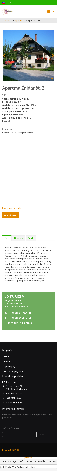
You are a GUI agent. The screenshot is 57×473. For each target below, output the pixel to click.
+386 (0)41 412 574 (14, 398)
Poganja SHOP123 (10, 449)
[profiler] (28, 457)
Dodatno (18, 238)
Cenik (30, 238)
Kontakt (7, 361)
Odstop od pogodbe (13, 371)
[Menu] (48, 11)
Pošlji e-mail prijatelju (12, 208)
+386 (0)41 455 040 (20, 318)
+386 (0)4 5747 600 (20, 313)
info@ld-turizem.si (20, 323)
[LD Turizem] (7, 11)
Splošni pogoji (10, 366)
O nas (7, 356)
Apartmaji (19, 20)
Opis (7, 238)
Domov (8, 20)
